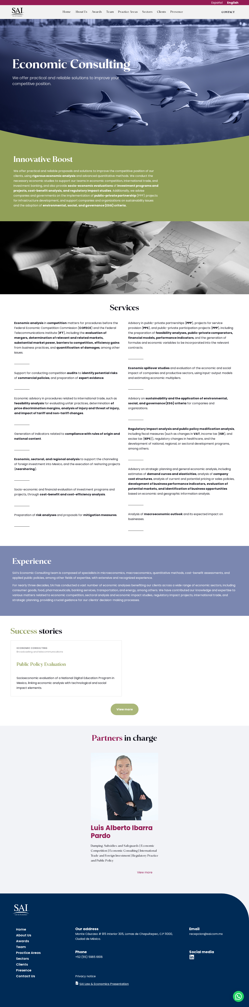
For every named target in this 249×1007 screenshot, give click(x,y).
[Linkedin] (191, 957)
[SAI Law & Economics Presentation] (77, 983)
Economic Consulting (124, 851)
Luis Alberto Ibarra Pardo (122, 831)
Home (67, 12)
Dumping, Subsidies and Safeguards (115, 846)
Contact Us (25, 976)
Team (110, 12)
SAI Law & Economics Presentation (104, 984)
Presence (176, 12)
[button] (238, 996)
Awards (97, 12)
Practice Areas (128, 12)
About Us (81, 12)
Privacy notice (85, 976)
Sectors (147, 12)
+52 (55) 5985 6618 (89, 957)
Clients (161, 12)
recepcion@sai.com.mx (206, 934)
